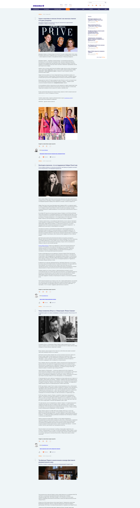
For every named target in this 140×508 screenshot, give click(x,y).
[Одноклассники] (47, 146)
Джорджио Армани (44, 153)
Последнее (46, 9)
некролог (58, 448)
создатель (44, 448)
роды (41, 299)
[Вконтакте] (39, 146)
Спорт (76, 9)
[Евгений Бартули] (36, 296)
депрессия (50, 299)
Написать (46, 156)
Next (79, 121)
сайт (50, 448)
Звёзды (67, 9)
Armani (63, 153)
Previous (37, 121)
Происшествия (57, 9)
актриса (54, 299)
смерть (43, 299)
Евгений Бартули (45, 295)
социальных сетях (68, 98)
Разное (91, 9)
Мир (83, 9)
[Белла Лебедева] (36, 150)
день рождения (58, 153)
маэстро (49, 153)
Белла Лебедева (45, 150)
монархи (53, 153)
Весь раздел (101, 57)
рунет (48, 448)
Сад (99, 9)
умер (41, 448)
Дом (106, 9)
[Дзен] (50, 146)
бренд (46, 299)
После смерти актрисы (43, 245)
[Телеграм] (43, 146)
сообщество (53, 448)
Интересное (36, 9)
